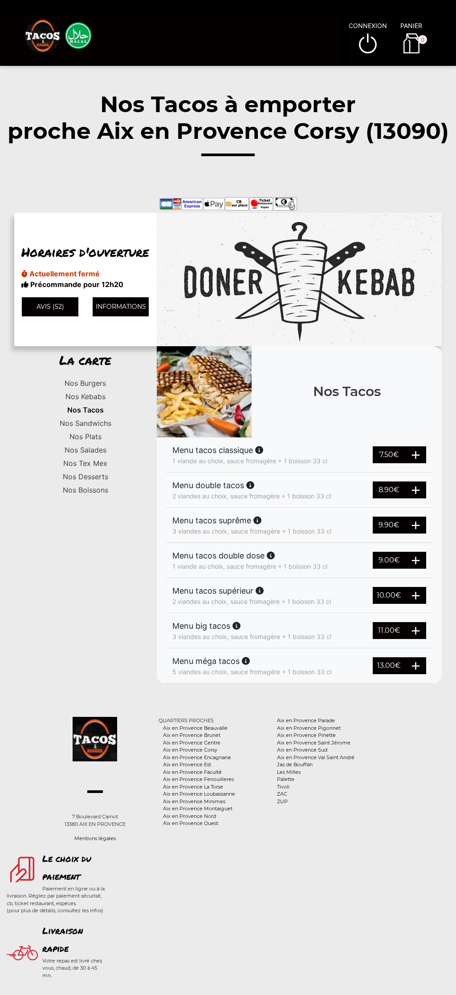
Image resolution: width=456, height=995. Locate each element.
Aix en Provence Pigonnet (309, 728)
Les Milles (289, 772)
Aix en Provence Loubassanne (199, 794)
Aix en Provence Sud (302, 750)
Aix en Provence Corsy (190, 750)
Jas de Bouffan (295, 764)
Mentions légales (95, 838)
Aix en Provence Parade (306, 720)
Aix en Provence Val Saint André (315, 757)
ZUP (282, 801)
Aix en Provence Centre (191, 743)
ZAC (282, 794)
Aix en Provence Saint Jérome (313, 743)
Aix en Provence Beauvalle (195, 728)
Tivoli (283, 787)
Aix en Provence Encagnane (197, 757)
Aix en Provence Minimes (194, 801)
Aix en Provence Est (187, 764)
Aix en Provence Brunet (191, 735)
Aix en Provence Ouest (190, 823)
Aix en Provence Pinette (306, 735)
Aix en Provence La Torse (193, 787)
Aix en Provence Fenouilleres (198, 779)
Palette (285, 779)
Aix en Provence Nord (189, 816)
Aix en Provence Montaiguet (197, 808)
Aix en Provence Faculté (192, 772)
